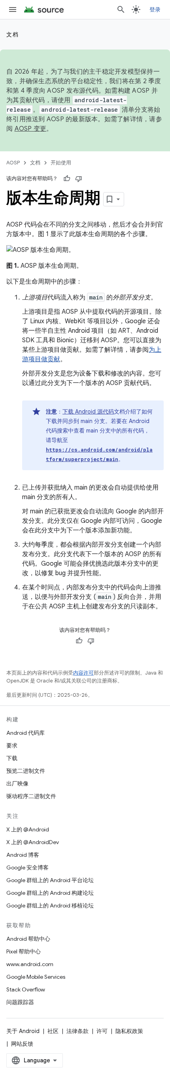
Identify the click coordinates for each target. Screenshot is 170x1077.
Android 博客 (22, 854)
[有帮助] (67, 179)
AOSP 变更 (31, 129)
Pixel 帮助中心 (23, 951)
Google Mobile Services (35, 976)
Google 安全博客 (27, 867)
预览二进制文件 (25, 770)
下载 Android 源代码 (88, 411)
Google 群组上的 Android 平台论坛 (50, 880)
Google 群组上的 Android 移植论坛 (50, 905)
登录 (155, 9)
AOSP (13, 162)
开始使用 (61, 162)
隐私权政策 (129, 1031)
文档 (12, 34)
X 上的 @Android (27, 829)
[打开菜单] (13, 9)
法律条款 (77, 1031)
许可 (102, 1031)
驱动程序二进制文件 (31, 796)
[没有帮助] (79, 179)
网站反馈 (22, 1044)
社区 (53, 1031)
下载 (11, 758)
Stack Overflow (25, 989)
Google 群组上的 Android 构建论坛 (50, 892)
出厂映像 (17, 783)
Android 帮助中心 (28, 938)
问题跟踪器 (20, 1002)
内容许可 (83, 672)
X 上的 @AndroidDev (32, 842)
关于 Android (23, 1031)
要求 (11, 745)
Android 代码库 (25, 732)
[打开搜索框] (121, 9)
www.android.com (29, 964)
